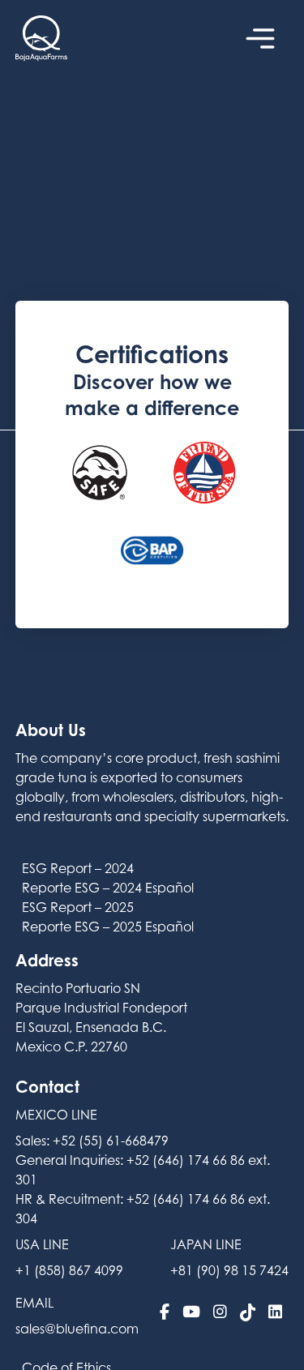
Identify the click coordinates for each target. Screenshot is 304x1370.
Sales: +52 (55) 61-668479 (92, 1140)
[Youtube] (191, 1312)
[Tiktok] (247, 1312)
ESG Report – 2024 (78, 868)
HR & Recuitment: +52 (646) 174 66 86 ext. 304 (142, 1209)
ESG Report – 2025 (78, 907)
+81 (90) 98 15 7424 (229, 1270)
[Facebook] (164, 1312)
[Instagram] (220, 1312)
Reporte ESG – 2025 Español (108, 926)
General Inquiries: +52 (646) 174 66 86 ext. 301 (142, 1170)
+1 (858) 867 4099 (69, 1270)
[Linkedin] (275, 1312)
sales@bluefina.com (77, 1329)
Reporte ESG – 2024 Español (108, 888)
